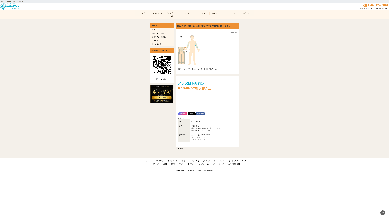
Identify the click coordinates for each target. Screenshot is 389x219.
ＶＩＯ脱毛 (200, 164)
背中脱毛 (222, 164)
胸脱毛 (181, 164)
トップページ (147, 161)
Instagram (182, 113)
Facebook (200, 113)
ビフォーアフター (219, 161)
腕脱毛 (173, 164)
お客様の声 (206, 161)
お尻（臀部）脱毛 (234, 164)
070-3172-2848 (378, 5)
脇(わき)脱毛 (211, 164)
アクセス (155, 40)
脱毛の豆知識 (156, 44)
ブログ (243, 161)
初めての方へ (156, 30)
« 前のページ (180, 148)
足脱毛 (165, 164)
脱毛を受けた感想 (158, 33)
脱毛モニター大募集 (159, 37)
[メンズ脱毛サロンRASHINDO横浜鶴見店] (9, 9)
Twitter (191, 113)
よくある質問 (233, 161)
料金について (172, 161)
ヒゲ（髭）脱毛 (154, 164)
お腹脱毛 (189, 164)
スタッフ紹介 (194, 161)
